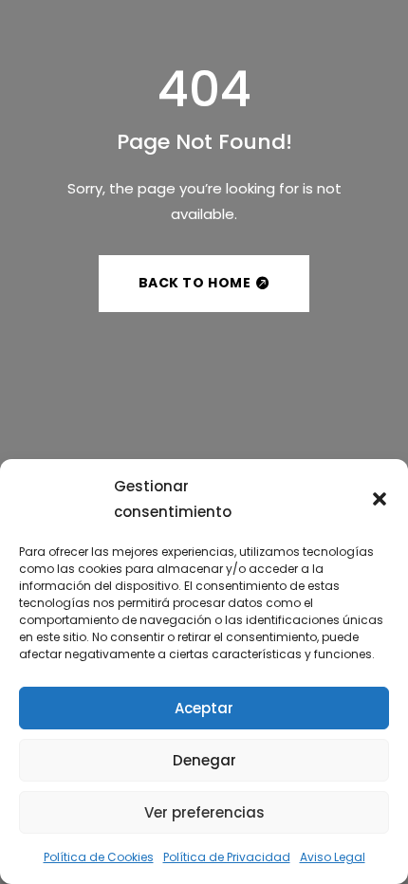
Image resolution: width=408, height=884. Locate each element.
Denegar (204, 760)
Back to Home (195, 282)
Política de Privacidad (226, 857)
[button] (379, 498)
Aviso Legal (332, 857)
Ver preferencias (204, 812)
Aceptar (204, 708)
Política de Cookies (99, 857)
